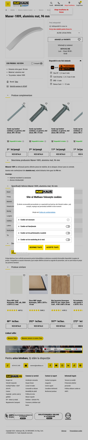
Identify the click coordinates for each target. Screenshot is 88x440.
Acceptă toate (52, 247)
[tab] (44, 219)
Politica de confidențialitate (47, 212)
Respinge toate (36, 247)
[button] (26, 220)
